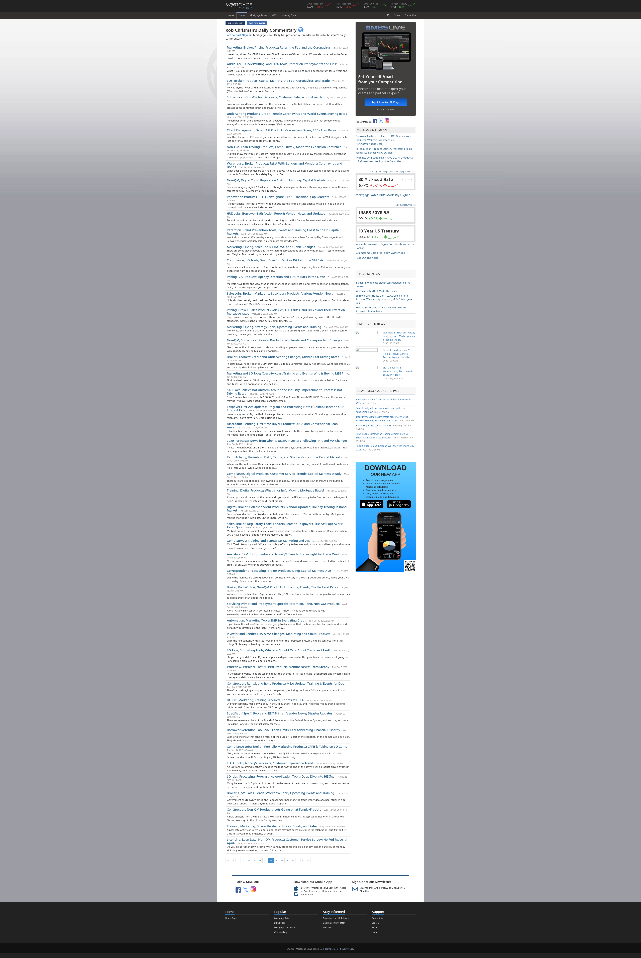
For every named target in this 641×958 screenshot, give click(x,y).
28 (243, 860)
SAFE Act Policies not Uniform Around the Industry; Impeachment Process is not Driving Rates (284, 391)
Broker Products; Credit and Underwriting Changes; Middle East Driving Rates (283, 356)
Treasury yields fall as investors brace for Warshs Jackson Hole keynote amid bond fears (382, 418)
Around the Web (386, 391)
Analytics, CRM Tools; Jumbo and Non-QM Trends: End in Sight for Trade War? (283, 553)
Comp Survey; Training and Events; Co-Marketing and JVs (268, 540)
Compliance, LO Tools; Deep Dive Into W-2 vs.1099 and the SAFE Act (276, 260)
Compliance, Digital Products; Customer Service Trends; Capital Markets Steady (284, 473)
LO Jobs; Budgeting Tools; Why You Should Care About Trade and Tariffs (279, 650)
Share (397, 15)
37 (293, 860)
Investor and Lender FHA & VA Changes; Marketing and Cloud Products (278, 633)
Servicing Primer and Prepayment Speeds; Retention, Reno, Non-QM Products (283, 603)
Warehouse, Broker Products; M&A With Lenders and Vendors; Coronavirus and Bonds (284, 165)
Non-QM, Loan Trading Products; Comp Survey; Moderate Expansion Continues (284, 146)
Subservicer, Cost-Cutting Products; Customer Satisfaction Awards (274, 96)
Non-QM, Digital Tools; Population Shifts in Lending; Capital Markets (276, 180)
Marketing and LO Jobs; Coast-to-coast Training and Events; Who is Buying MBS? (285, 373)
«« (228, 860)
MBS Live (327, 927)
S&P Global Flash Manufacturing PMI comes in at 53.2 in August (398, 371)
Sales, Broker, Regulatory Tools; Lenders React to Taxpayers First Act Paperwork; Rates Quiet (285, 525)
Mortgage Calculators (405, 171)
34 (276, 860)
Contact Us (377, 918)
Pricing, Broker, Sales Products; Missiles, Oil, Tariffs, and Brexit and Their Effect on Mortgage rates (286, 311)
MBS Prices (279, 922)
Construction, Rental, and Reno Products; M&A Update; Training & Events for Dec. (286, 683)
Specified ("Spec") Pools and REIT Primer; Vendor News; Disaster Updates (279, 713)
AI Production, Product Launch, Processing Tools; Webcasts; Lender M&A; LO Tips (384, 151)
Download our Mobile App (336, 918)
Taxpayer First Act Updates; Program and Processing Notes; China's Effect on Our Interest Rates (285, 408)
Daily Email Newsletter (334, 922)
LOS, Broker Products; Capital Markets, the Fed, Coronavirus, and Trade (278, 80)
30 (254, 860)
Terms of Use (331, 948)
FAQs (374, 927)
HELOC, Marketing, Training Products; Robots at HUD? (265, 699)
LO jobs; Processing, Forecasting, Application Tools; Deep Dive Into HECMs (280, 776)
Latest (371, 324)
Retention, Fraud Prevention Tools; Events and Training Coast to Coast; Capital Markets (283, 231)
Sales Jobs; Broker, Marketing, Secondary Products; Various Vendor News (280, 293)
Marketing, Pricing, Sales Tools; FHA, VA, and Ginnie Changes (271, 246)
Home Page (231, 918)
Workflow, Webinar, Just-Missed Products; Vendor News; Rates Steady (278, 666)
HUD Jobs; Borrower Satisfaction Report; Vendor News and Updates (276, 213)
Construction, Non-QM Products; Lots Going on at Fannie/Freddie (274, 809)
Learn (375, 932)
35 (282, 860)
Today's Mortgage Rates (382, 171)
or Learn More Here (385, 109)
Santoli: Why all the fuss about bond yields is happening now (380, 410)
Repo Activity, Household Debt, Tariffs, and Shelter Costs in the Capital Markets (284, 456)
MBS (274, 15)
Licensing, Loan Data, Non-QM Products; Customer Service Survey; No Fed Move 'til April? (287, 841)
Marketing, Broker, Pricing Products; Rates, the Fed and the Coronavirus (279, 47)
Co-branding (280, 932)
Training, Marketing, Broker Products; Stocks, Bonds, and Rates (272, 825)
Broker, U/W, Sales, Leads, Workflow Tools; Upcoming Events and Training (280, 792)
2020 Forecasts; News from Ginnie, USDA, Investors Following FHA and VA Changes (287, 440)
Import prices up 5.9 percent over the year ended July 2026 (385, 447)
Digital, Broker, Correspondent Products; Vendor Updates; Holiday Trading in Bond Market (287, 508)
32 (265, 860)
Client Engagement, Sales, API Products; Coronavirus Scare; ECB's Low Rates (281, 130)
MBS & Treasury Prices (405, 204)
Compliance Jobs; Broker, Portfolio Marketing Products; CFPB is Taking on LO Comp (287, 746)
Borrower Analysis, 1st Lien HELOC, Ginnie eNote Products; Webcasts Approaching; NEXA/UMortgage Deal (383, 140)
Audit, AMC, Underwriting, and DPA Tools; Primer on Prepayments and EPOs (282, 63)
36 (287, 860)
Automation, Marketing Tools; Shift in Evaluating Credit (266, 620)
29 (249, 860)
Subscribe (410, 15)
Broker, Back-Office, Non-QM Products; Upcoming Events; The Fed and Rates (282, 586)
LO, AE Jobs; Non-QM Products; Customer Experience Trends (270, 762)
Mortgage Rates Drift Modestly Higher (383, 194)
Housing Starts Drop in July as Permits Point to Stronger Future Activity (381, 309)
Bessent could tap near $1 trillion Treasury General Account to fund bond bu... (397, 353)
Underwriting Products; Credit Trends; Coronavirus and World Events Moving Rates (287, 113)
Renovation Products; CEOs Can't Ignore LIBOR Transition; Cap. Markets (278, 196)
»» (308, 860)
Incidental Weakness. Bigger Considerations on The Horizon (385, 246)
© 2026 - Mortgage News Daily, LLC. (304, 948)
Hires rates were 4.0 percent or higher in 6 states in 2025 (383, 401)
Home (231, 15)
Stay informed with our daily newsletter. (382, 889)
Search (375, 922)
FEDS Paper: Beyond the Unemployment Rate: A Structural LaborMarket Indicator (382, 435)
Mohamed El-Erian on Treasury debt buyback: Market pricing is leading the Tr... (399, 336)
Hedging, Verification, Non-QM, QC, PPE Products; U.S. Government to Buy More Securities (384, 159)
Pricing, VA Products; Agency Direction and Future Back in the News (276, 276)
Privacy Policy (347, 948)
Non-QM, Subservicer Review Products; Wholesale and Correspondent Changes (284, 339)
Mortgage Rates (258, 15)
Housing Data (288, 15)
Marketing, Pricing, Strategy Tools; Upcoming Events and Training (274, 326)
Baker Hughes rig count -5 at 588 (374, 425)
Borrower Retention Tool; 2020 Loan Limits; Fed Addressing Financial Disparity (283, 729)
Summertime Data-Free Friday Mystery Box (380, 253)
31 (260, 860)
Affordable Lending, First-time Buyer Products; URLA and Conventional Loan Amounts (282, 425)
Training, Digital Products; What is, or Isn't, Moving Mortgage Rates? (276, 490)
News (242, 15)
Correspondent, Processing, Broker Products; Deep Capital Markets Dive (279, 570)
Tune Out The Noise (367, 258)
